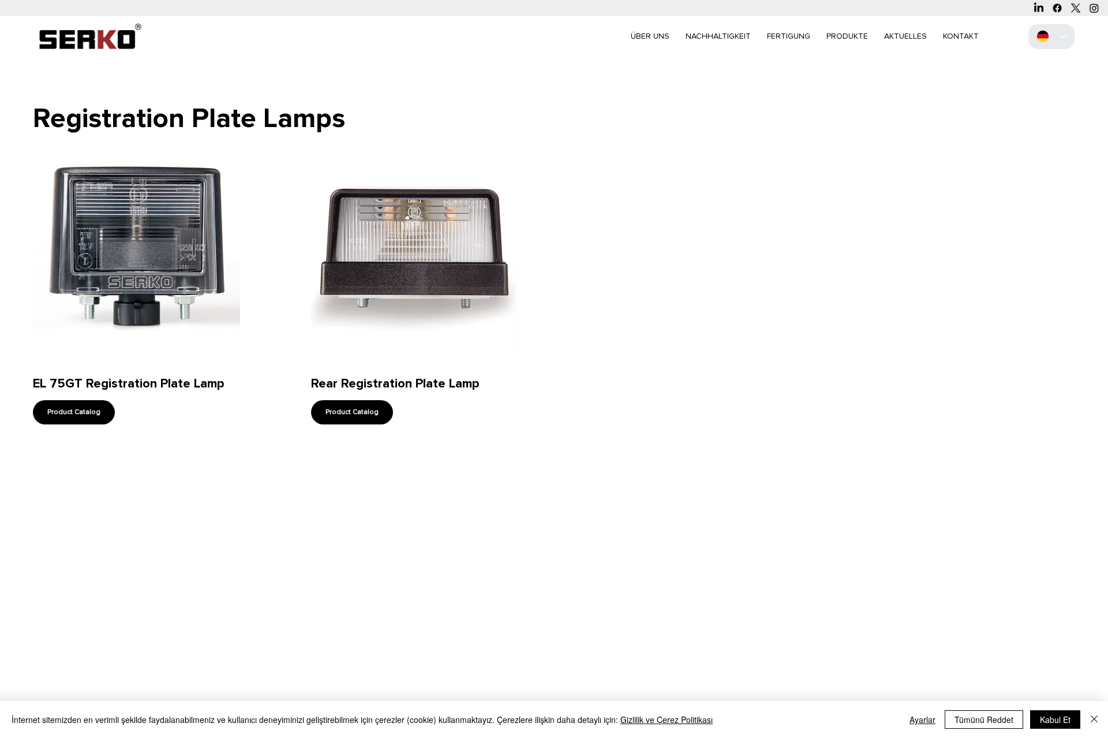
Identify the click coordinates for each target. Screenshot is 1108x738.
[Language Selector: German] (1051, 36)
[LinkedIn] (1039, 8)
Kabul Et (1055, 719)
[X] (1075, 8)
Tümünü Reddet (983, 719)
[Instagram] (1094, 8)
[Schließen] (1094, 719)
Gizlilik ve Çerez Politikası (666, 719)
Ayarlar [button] (922, 719)
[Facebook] (1057, 8)
